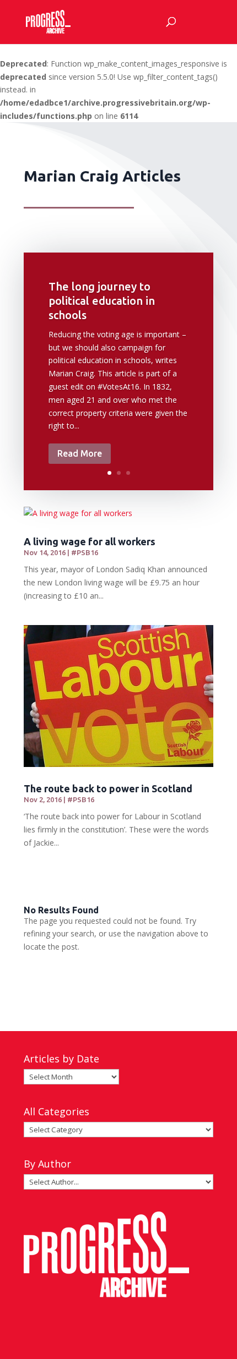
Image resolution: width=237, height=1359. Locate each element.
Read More (79, 453)
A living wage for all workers (89, 541)
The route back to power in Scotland (108, 788)
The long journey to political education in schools (102, 300)
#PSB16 (84, 552)
